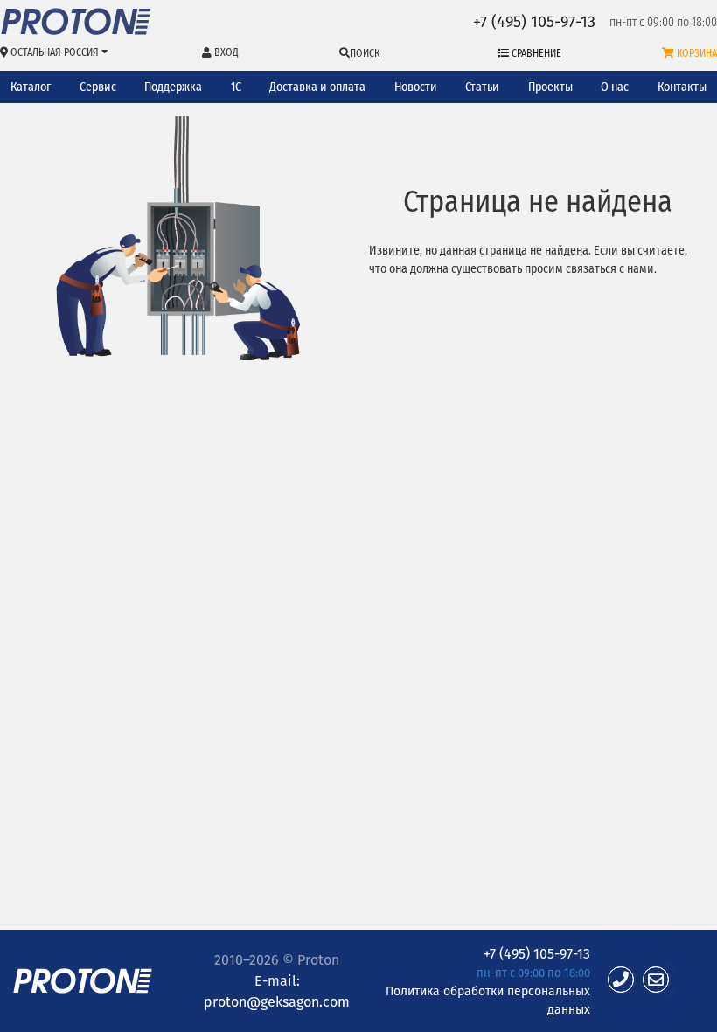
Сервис (98, 87)
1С (236, 87)
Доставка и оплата (317, 87)
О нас (615, 87)
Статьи (482, 87)
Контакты (682, 87)
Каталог (30, 87)
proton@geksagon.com (277, 1001)
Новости (415, 87)
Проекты (550, 87)
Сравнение (535, 53)
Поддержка (173, 87)
